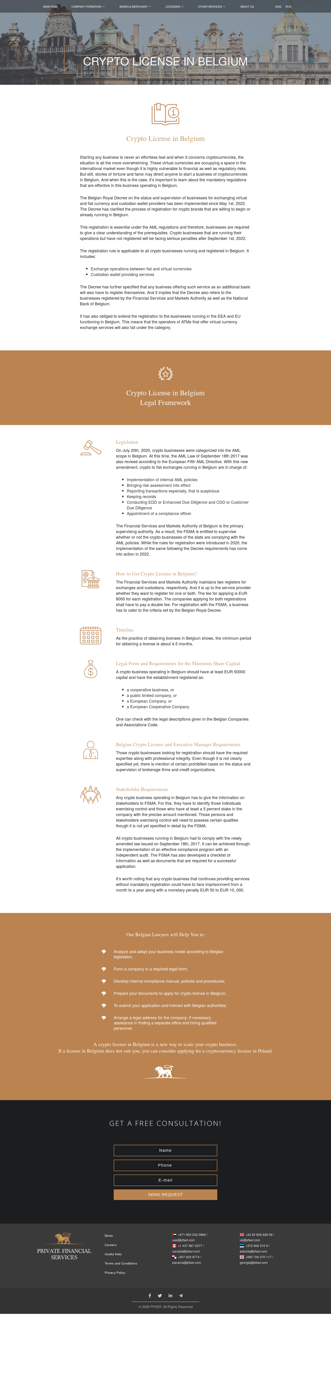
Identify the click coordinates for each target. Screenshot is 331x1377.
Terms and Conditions (121, 1263)
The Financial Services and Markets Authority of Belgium (167, 526)
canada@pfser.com (186, 1251)
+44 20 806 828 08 (258, 1235)
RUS (287, 6)
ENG (277, 6)
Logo (64, 1250)
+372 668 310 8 (256, 1246)
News (109, 1235)
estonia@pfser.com (253, 1251)
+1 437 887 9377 (190, 1246)
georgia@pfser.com (254, 1263)
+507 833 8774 (189, 1257)
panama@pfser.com (186, 1263)
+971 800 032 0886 (192, 1235)
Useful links (113, 1254)
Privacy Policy (115, 1272)
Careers (111, 1245)
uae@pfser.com (183, 1240)
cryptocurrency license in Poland (239, 1050)
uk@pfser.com (250, 1240)
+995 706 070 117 (258, 1257)
